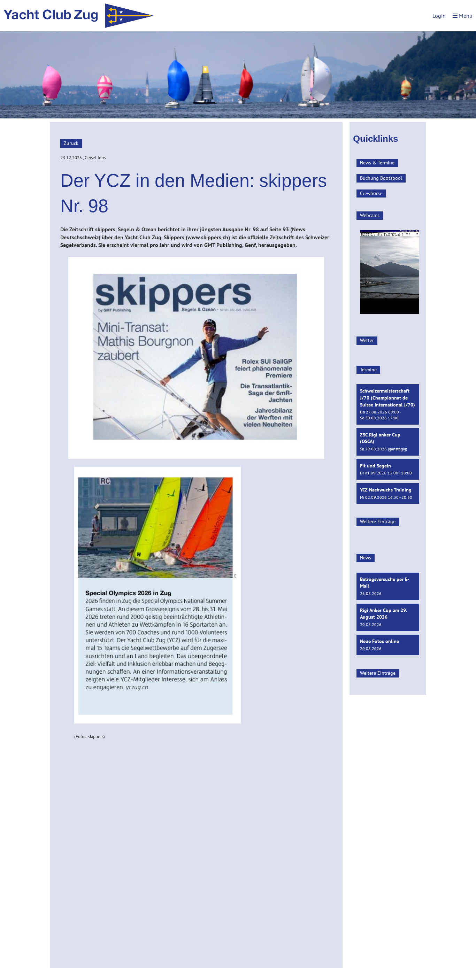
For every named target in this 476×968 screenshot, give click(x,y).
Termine (368, 369)
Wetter (367, 340)
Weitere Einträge (378, 521)
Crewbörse (371, 193)
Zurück (71, 143)
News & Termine (377, 163)
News (365, 558)
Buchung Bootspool (381, 178)
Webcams (369, 215)
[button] (387, 404)
